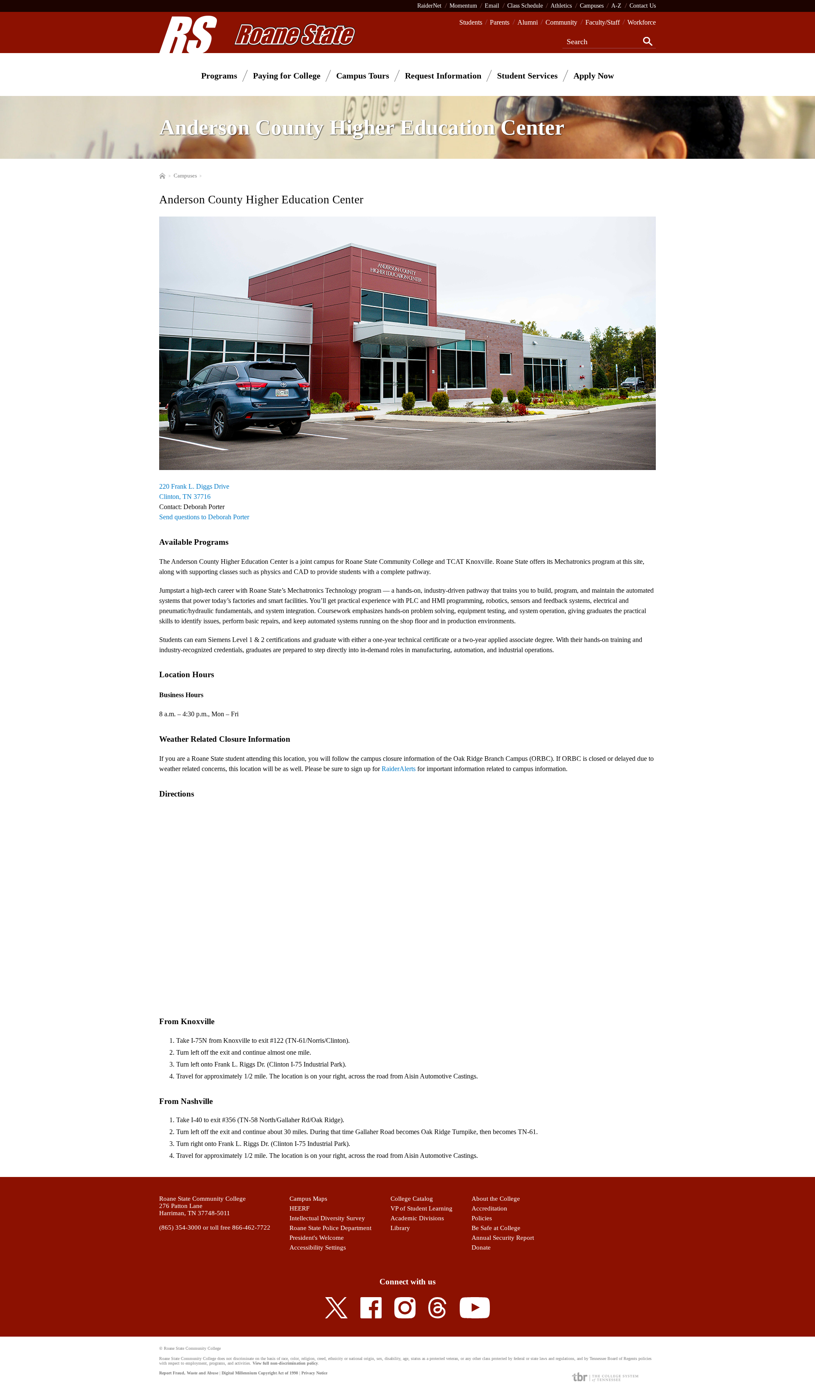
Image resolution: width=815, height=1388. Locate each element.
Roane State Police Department (330, 1228)
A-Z (616, 5)
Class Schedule (525, 5)
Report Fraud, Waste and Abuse (188, 1373)
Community (561, 22)
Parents (499, 22)
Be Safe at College (496, 1228)
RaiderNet (429, 5)
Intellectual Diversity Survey (327, 1218)
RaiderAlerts (399, 768)
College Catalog (412, 1198)
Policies (482, 1218)
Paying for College (286, 75)
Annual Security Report (503, 1237)
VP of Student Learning (421, 1208)
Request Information (443, 75)
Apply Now (593, 75)
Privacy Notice (314, 1373)
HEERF (299, 1208)
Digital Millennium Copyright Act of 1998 (260, 1373)
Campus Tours (362, 75)
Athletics (561, 5)
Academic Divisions (417, 1218)
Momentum (463, 5)
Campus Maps (308, 1198)
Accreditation (489, 1208)
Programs (219, 75)
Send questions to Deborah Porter (204, 517)
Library (400, 1228)
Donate (481, 1247)
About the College (496, 1198)
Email (492, 5)
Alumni (527, 22)
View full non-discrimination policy (285, 1363)
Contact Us (643, 5)
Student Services (527, 75)
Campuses (592, 5)
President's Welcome (316, 1237)
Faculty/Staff (602, 22)
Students (470, 22)
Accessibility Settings (317, 1247)
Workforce (641, 22)
